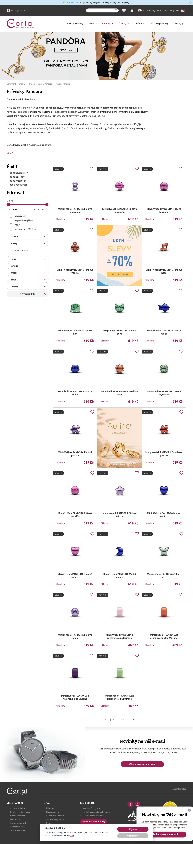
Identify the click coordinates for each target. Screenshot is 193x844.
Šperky (13, 243)
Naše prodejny (52, 812)
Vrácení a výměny (17, 816)
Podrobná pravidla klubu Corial (96, 812)
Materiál (14, 266)
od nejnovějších (17, 173)
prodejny (178, 23)
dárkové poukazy (159, 23)
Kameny (14, 286)
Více (9, 153)
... (128, 719)
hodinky (106, 23)
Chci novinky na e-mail (142, 764)
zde (72, 835)
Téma (13, 259)
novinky (20, 216)
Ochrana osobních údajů (94, 816)
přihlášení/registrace (152, 10)
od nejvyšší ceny (18, 181)
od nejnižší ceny (17, 177)
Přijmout (132, 829)
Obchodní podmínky (18, 823)
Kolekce (14, 236)
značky (138, 23)
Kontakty (50, 823)
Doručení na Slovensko (20, 812)
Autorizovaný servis (55, 819)
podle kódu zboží (18, 185)
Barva (13, 280)
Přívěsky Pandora (62, 84)
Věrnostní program (91, 808)
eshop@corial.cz (18, 10)
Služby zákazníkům (55, 816)
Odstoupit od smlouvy (93, 821)
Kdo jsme (50, 808)
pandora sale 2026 (25, 229)
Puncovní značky (17, 827)
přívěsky (21, 250)
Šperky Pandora (45, 84)
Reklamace (15, 819)
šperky (122, 23)
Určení (13, 273)
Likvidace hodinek (17, 830)
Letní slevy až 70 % (74, 2)
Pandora (31, 84)
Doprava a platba (17, 808)
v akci (19, 225)
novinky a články (74, 23)
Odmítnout (132, 835)
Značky (22, 84)
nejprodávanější (24, 220)
